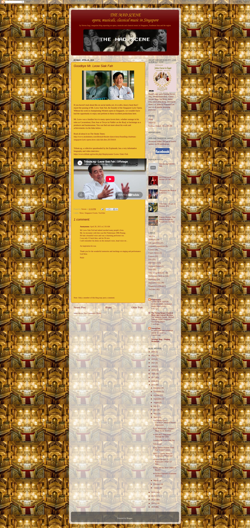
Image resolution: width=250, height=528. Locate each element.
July (155, 406)
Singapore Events (91, 213)
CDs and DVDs (154, 243)
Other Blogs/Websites (156, 273)
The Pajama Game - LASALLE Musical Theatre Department (164, 422)
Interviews (152, 263)
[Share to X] (112, 209)
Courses (151, 250)
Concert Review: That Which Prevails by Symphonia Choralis (167, 219)
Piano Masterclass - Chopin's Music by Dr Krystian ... (163, 430)
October (157, 395)
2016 (153, 381)
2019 (153, 370)
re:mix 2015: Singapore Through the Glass (162, 435)
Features (151, 256)
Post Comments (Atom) (92, 313)
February (157, 484)
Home (108, 307)
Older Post (137, 307)
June (155, 410)
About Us (151, 122)
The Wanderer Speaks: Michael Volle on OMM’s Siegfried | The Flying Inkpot (162, 319)
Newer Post (80, 307)
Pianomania (156, 299)
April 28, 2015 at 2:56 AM (100, 226)
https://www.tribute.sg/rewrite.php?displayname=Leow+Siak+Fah (101, 154)
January (157, 488)
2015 (153, 385)
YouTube (101, 213)
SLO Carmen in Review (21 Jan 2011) (167, 178)
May (155, 414)
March (156, 480)
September (158, 399)
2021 (153, 363)
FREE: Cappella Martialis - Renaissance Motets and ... (163, 455)
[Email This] (107, 209)
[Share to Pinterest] (116, 209)
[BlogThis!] (109, 209)
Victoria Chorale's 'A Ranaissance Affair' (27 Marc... (162, 461)
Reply (82, 258)
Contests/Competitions (156, 246)
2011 (153, 503)
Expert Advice (153, 253)
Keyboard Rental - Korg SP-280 (160, 126)
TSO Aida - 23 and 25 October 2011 (167, 205)
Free (150, 259)
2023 (153, 355)
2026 (153, 352)
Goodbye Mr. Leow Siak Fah (164, 440)
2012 (153, 500)
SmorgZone (155, 328)
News (82, 213)
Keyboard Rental (154, 266)
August (156, 402)
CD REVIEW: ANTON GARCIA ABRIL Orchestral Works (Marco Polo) (161, 304)
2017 (153, 377)
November (158, 391)
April (156, 417)
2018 (153, 374)
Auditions (152, 240)
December (157, 388)
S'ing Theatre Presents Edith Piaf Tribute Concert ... (163, 449)
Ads (149, 236)
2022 (153, 359)
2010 (153, 507)
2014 (153, 492)
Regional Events (154, 283)
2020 (153, 366)
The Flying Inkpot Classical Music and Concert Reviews (162, 314)
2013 (153, 496)
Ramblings (152, 279)
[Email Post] (102, 209)
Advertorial (157, 444)
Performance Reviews (156, 276)
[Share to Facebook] (114, 209)
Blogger (129, 518)
